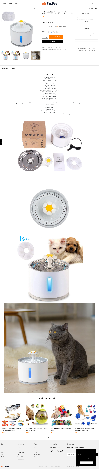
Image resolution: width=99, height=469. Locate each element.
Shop (10, 3)
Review (13, 68)
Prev (92, 8)
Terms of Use (37, 452)
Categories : (45, 49)
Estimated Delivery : (46, 51)
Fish (2, 454)
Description (5, 68)
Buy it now (52, 41)
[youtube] (52, 451)
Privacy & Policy (86, 458)
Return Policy (21, 452)
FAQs (19, 454)
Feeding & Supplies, (54, 49)
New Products (62, 49)
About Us (36, 447)
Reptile (2, 456)
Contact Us (36, 450)
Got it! (86, 462)
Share (1, 142)
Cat (2, 450)
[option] (20, 30)
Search (35, 456)
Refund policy (21, 459)
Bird (2, 452)
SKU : (43, 45)
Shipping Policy (21, 450)
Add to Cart (56, 36)
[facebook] (55, 451)
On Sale (17, 3)
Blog (19, 447)
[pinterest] (61, 451)
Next (96, 8)
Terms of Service (22, 456)
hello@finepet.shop (56, 447)
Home (4, 3)
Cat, (49, 49)
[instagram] (58, 451)
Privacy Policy (37, 454)
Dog (2, 447)
